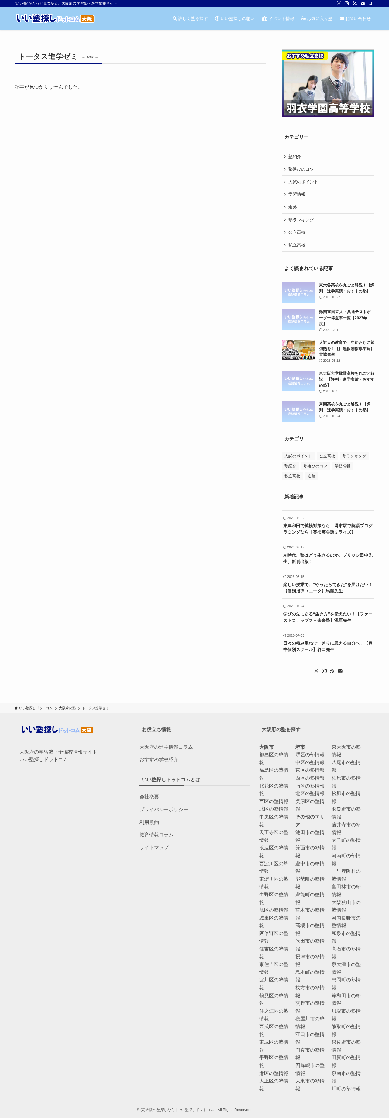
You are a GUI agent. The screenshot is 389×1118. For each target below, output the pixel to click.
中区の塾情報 (310, 762)
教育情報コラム (156, 834)
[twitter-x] (339, 3)
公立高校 (296, 232)
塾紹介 (294, 156)
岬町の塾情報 (346, 1088)
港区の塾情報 (273, 1073)
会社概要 (149, 796)
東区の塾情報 (310, 770)
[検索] (370, 3)
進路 (292, 207)
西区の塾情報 (273, 801)
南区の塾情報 (310, 785)
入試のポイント (303, 181)
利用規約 (149, 822)
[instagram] (347, 3)
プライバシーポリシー (163, 809)
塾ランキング (301, 219)
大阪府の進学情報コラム (166, 747)
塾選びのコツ (301, 169)
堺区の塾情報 (310, 754)
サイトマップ (154, 847)
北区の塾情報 (273, 808)
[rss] (355, 3)
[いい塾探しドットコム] (55, 18)
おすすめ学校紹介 (158, 759)
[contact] (363, 3)
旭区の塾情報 (273, 910)
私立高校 (296, 244)
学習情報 (296, 194)
